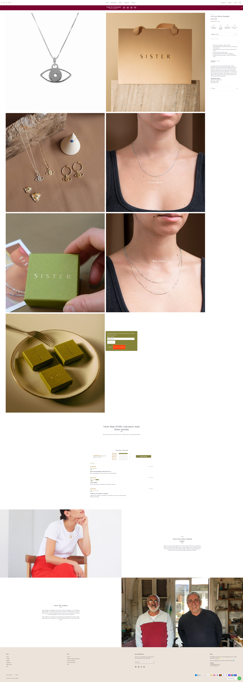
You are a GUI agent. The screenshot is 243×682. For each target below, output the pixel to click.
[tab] (214, 61)
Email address (111, 336)
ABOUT (120, 2)
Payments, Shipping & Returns (73, 658)
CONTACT (133, 2)
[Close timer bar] (241, 7)
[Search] (240, 2)
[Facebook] (135, 666)
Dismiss (109, 347)
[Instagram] (141, 666)
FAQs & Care (9, 664)
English (229, 2)
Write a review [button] (143, 456)
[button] (114, 453)
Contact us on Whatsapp (119, 347)
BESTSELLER (113, 2)
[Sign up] (154, 662)
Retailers (8, 660)
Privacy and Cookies (71, 662)
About (7, 657)
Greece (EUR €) (9, 674)
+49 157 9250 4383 (214, 665)
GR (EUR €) (223, 2)
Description (213, 61)
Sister (212, 14)
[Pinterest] (144, 666)
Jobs (7, 666)
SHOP (107, 2)
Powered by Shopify (15, 678)
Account (235, 2)
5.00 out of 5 (103, 455)
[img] (93, 466)
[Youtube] (138, 666)
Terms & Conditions (71, 660)
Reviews (218, 61)
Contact (7, 658)
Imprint (68, 657)
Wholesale (8, 662)
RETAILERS (126, 2)
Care (213, 88)
